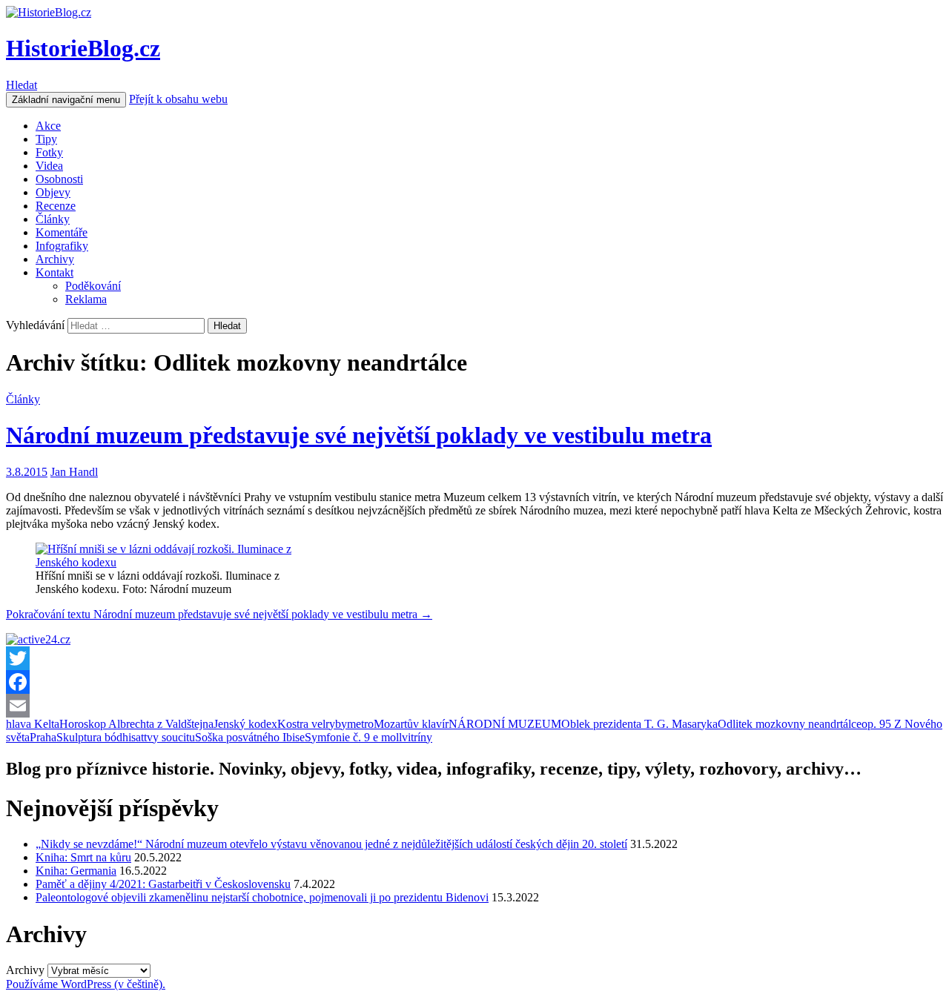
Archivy (55, 259)
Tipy (46, 139)
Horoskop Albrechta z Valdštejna (136, 724)
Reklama (86, 299)
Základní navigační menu (66, 99)
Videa (49, 165)
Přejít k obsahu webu (178, 99)
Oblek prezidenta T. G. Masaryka (639, 724)
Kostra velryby (312, 724)
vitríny (417, 737)
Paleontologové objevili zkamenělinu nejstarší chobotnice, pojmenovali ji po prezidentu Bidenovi (262, 897)
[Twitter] (474, 658)
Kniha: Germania (76, 870)
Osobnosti (59, 179)
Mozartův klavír (411, 724)
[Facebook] (474, 682)
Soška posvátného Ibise (250, 737)
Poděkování (93, 285)
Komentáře (61, 232)
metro (360, 724)
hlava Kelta (32, 724)
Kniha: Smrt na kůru (83, 857)
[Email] (474, 706)
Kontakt (54, 272)
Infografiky (62, 245)
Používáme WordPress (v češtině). (85, 984)
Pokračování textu (219, 614)
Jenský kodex (245, 724)
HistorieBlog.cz (83, 48)
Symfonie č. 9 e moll (353, 737)
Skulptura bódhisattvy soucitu (125, 737)
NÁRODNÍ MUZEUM (505, 724)
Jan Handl (74, 472)
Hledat (21, 85)
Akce (48, 125)
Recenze (56, 205)
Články (53, 219)
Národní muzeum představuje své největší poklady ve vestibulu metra (359, 435)
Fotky (49, 152)
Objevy (53, 192)
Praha (43, 737)
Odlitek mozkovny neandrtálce (790, 724)
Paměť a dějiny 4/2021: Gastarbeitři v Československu (163, 884)
